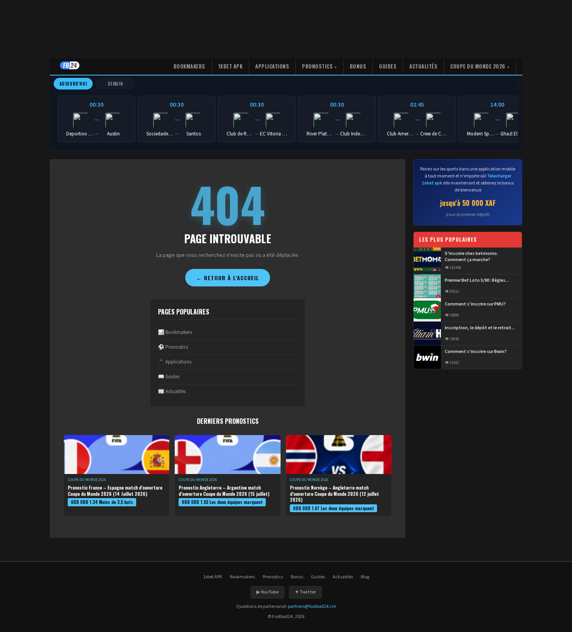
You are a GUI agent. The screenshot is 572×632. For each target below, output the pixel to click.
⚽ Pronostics (173, 347)
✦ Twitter (305, 592)
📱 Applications (174, 361)
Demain (115, 84)
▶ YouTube (267, 592)
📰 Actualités (172, 391)
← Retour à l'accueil (227, 278)
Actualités (423, 66)
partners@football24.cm (312, 606)
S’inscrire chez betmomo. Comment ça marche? (471, 257)
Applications (272, 66)
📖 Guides (168, 376)
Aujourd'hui (73, 84)
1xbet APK (230, 66)
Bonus (358, 66)
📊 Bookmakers (175, 332)
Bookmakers (189, 66)
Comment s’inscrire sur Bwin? (476, 352)
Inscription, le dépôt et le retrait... (480, 328)
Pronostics (317, 66)
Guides (388, 66)
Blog (365, 577)
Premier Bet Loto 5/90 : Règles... (477, 280)
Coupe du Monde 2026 (477, 66)
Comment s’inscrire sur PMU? (475, 304)
